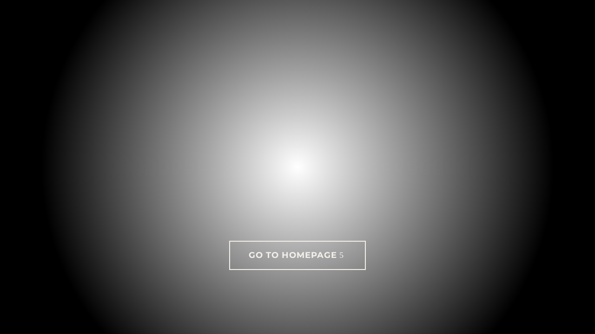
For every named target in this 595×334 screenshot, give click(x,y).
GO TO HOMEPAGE (293, 255)
